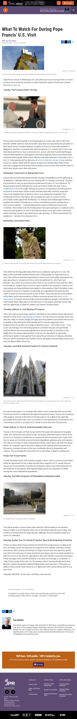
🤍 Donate (38, 664)
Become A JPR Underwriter (49, 684)
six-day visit (15, 85)
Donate (69, 3)
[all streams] (74, 10)
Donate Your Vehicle (50, 690)
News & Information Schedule (65, 695)
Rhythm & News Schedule (64, 690)
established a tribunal (11, 189)
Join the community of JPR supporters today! (52, 660)
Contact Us (32, 680)
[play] (5, 10)
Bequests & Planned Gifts (50, 694)
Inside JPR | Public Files (34, 689)
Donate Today (48, 680)
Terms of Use (33, 684)
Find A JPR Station (65, 680)
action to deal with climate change (51, 160)
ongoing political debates (32, 317)
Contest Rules (33, 694)
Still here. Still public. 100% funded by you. (38, 656)
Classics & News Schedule (64, 684)
